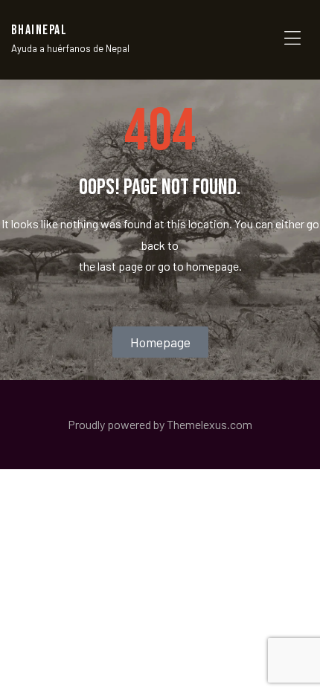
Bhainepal (39, 30)
